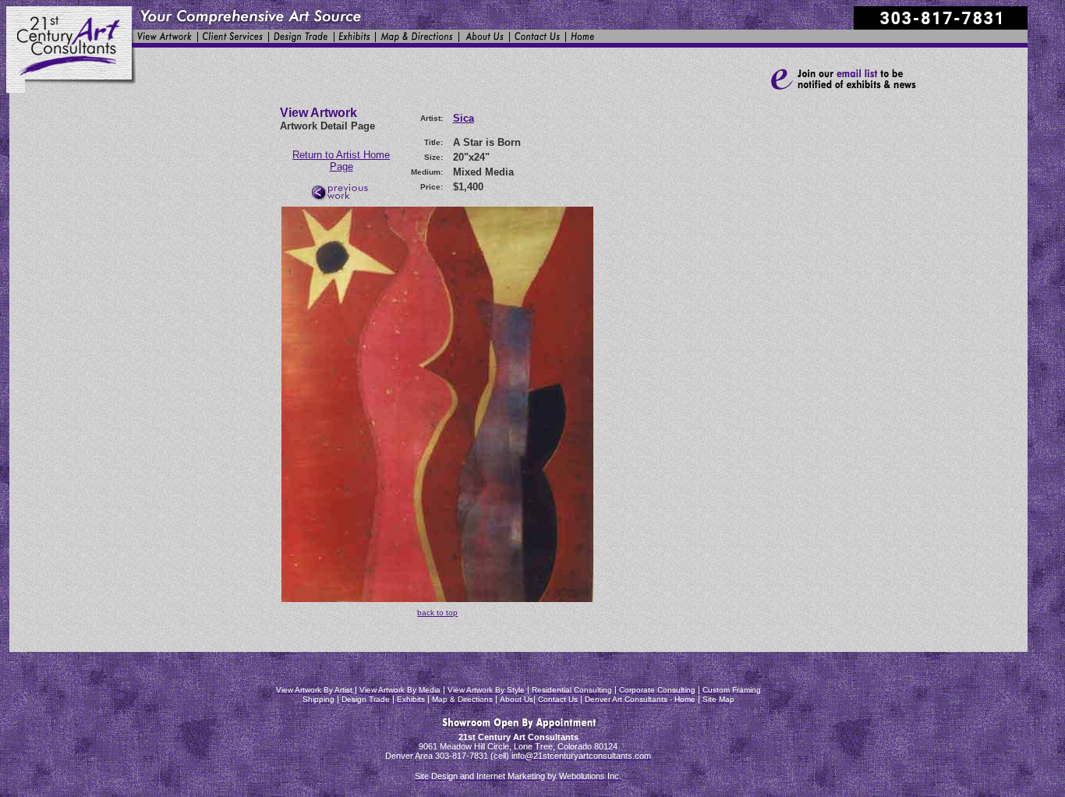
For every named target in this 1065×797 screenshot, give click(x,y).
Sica (463, 118)
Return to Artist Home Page (341, 160)
